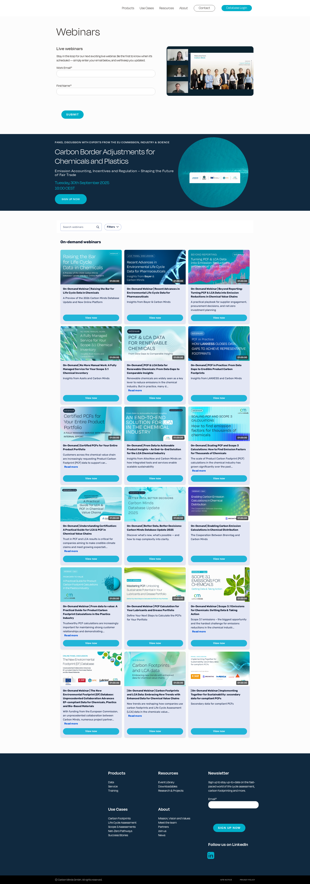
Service (113, 786)
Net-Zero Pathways (120, 831)
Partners (163, 826)
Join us (162, 831)
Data (111, 782)
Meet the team (167, 822)
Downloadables (167, 786)
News (161, 835)
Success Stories (118, 835)
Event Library (166, 782)
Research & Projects (170, 790)
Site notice (226, 880)
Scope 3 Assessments (122, 826)
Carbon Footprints (119, 818)
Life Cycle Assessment (122, 822)
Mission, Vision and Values (174, 818)
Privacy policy (247, 880)
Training (113, 790)
